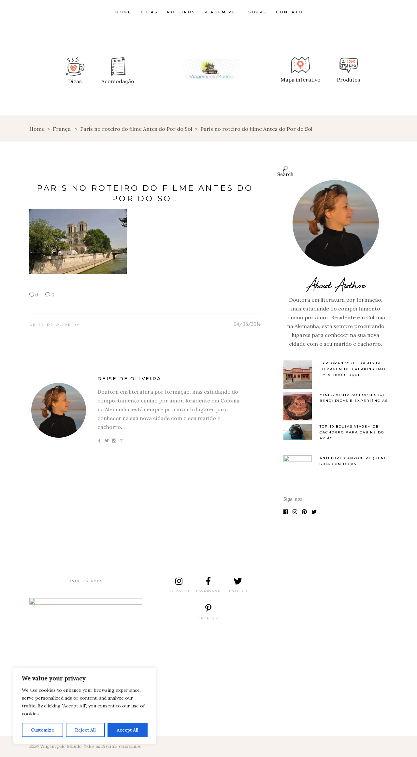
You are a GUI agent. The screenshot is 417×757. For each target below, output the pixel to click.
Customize (42, 730)
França (62, 129)
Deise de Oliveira (54, 325)
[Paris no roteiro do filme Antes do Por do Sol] (58, 410)
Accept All (127, 730)
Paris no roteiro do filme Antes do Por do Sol (136, 129)
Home (37, 129)
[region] (84, 706)
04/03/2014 (247, 324)
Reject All (85, 730)
